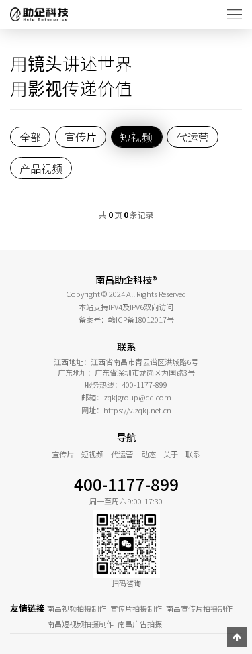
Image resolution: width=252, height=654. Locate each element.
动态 (148, 454)
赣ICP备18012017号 (141, 319)
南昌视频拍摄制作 (76, 608)
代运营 (122, 454)
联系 (192, 454)
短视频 (92, 454)
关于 (170, 454)
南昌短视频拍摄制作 (80, 623)
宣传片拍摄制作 (136, 608)
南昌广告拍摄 (140, 623)
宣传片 (63, 454)
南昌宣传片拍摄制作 (199, 608)
